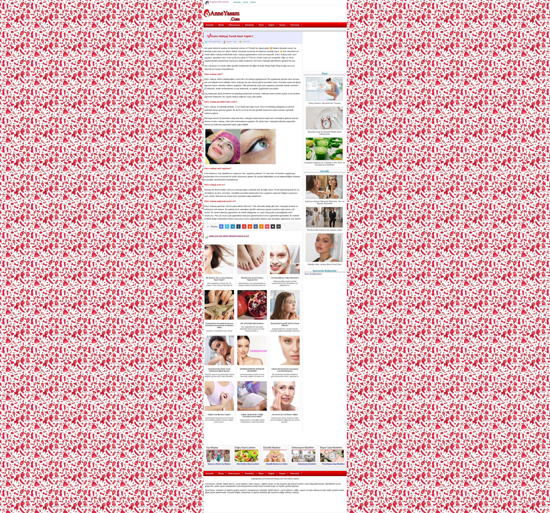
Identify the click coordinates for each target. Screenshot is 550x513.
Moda (221, 25)
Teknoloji (294, 25)
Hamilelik (249, 25)
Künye (245, 2)
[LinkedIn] (232, 226)
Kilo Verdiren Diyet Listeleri (248, 464)
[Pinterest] (244, 226)
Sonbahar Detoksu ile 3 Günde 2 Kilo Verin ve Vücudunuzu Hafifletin (324, 164)
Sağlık (271, 25)
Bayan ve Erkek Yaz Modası (219, 464)
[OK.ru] (261, 226)
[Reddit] (250, 226)
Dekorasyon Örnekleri (307, 464)
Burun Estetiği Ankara (313, 274)
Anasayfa (237, 2)
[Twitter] (227, 226)
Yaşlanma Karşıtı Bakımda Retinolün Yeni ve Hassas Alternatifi (324, 202)
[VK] (255, 226)
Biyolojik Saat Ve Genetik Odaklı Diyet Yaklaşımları (324, 133)
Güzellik (210, 25)
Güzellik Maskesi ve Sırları (276, 464)
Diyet (261, 25)
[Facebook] (221, 226)
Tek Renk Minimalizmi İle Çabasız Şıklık (324, 230)
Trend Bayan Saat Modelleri (333, 464)
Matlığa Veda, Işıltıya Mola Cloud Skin (324, 264)
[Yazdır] (278, 226)
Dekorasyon (234, 25)
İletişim (253, 2)
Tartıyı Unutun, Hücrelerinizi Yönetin (324, 103)
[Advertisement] (294, 13)
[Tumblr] (238, 226)
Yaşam (282, 25)
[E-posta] (273, 226)
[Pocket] (267, 226)
